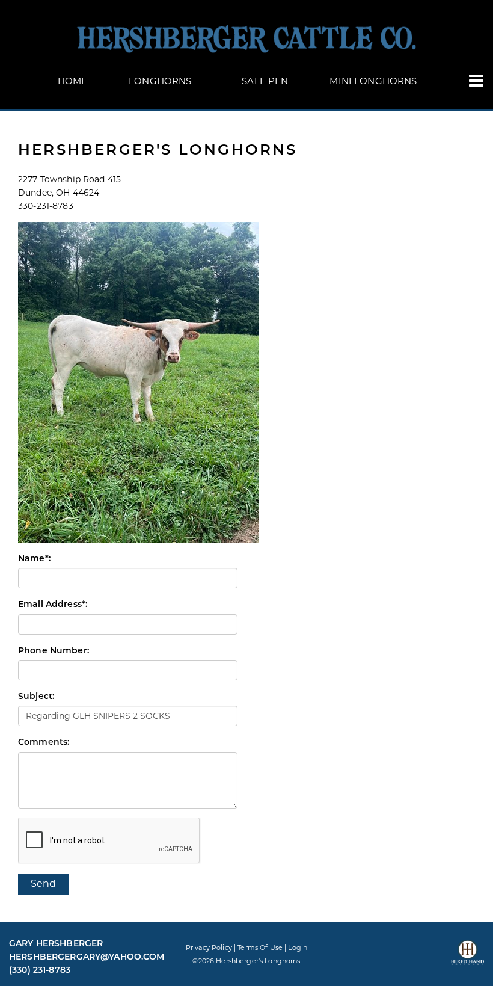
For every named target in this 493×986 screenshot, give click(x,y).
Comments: (43, 741)
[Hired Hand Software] (467, 958)
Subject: (36, 696)
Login (297, 947)
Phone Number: (53, 650)
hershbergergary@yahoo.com (87, 956)
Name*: (34, 558)
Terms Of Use (260, 947)
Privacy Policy (209, 947)
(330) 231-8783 (39, 969)
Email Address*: (52, 604)
